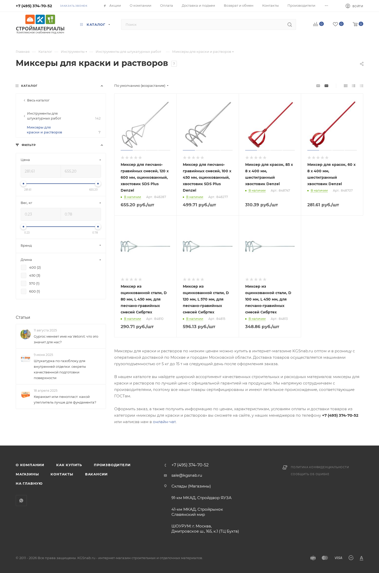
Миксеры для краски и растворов (64, 129)
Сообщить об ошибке (310, 474)
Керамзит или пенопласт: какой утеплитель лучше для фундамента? (65, 400)
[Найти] (289, 24)
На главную (29, 483)
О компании (30, 465)
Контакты (62, 474)
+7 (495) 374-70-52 (34, 5)
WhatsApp (21, 500)
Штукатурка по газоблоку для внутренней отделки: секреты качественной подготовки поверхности (60, 369)
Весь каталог (38, 100)
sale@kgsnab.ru (186, 475)
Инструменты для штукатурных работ (64, 115)
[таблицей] (361, 85)
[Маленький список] (318, 85)
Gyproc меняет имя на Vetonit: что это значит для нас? (66, 339)
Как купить (69, 465)
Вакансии (96, 474)
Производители (112, 465)
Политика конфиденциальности (320, 467)
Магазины (27, 474)
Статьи (23, 317)
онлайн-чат (164, 421)
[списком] (353, 85)
